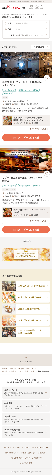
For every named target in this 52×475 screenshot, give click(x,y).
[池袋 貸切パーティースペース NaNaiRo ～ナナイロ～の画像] (26, 65)
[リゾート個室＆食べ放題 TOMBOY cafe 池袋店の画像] (26, 161)
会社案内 (7, 448)
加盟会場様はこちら (28, 453)
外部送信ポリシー (12, 453)
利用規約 (16, 448)
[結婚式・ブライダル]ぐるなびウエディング (18, 369)
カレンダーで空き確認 (28, 137)
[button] (26, 393)
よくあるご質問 (26, 463)
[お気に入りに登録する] (47, 78)
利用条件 (25, 448)
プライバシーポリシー (39, 448)
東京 (32, 371)
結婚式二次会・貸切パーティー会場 (15, 371)
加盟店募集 (42, 453)
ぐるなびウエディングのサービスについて (26, 458)
